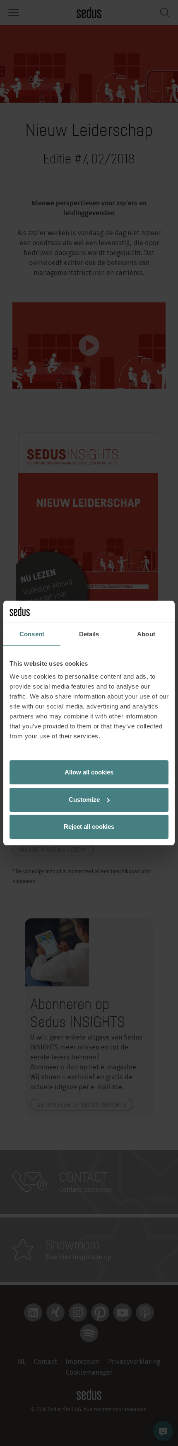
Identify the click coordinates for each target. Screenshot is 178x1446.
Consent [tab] (31, 634)
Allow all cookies (89, 772)
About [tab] (146, 634)
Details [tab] (89, 634)
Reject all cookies (89, 826)
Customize (84, 799)
